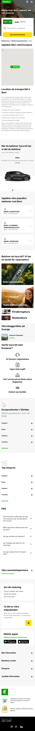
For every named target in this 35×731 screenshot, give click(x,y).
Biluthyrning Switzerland (19, 41)
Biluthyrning (5, 41)
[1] (12, 190)
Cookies (8, 721)
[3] (19, 190)
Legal (3, 721)
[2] (16, 190)
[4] (22, 190)
